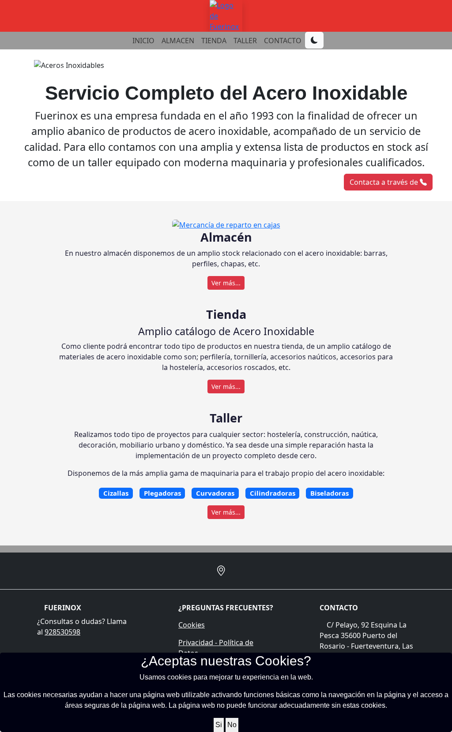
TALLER (245, 40)
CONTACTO (282, 40)
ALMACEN (178, 40)
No (232, 724)
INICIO (143, 40)
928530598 (62, 632)
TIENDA (213, 40)
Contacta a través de (385, 182)
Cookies (191, 625)
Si (218, 724)
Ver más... (226, 283)
